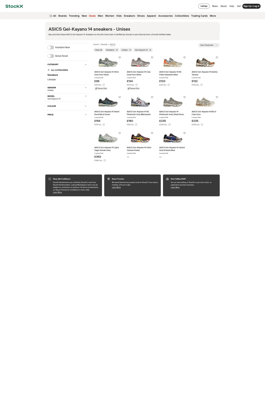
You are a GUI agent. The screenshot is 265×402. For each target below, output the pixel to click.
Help (231, 6)
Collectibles (182, 16)
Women (109, 16)
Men (100, 16)
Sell (239, 6)
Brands (62, 16)
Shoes (141, 16)
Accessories (165, 16)
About (224, 7)
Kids (119, 16)
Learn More (76, 192)
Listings (204, 6)
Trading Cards (199, 16)
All (54, 16)
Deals (92, 16)
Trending (74, 16)
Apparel (151, 16)
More (213, 16)
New (84, 16)
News (215, 6)
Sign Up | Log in (251, 6)
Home (96, 44)
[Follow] (119, 57)
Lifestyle (51, 79)
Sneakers (129, 16)
